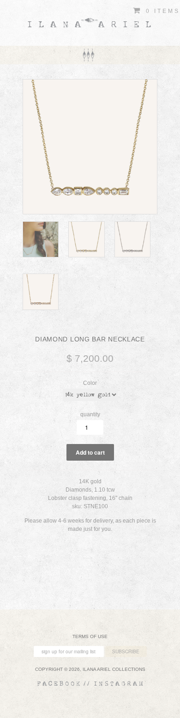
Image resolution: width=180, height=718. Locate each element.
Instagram (119, 684)
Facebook (59, 684)
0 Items (161, 11)
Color (90, 383)
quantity (90, 414)
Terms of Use (90, 636)
